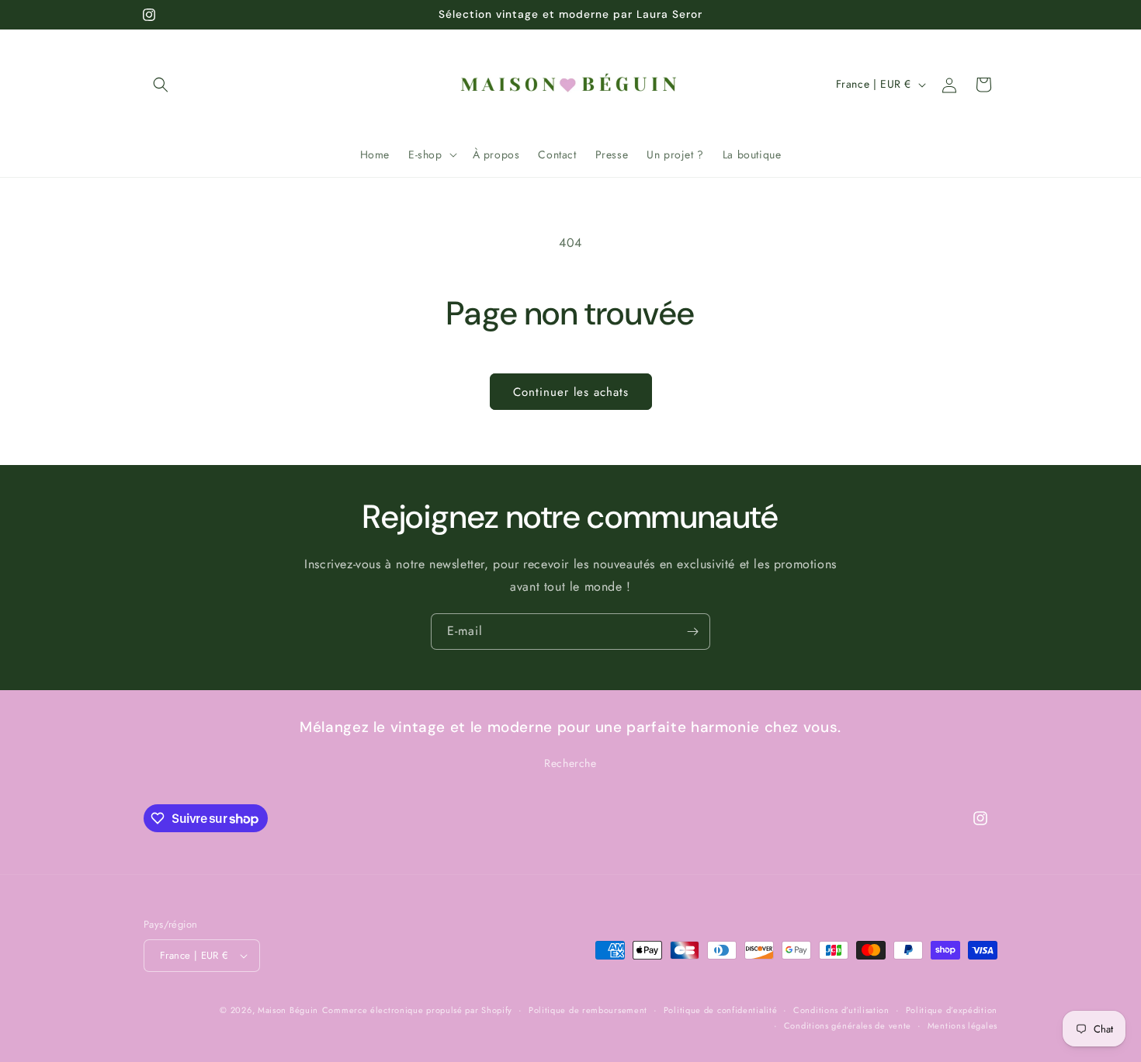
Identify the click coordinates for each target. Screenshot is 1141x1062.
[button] (161, 85)
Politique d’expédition (951, 1010)
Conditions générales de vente (847, 1025)
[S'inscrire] (692, 631)
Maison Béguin (288, 1010)
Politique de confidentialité (721, 1010)
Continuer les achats (571, 392)
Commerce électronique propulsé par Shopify (417, 1010)
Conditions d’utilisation (841, 1010)
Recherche (570, 764)
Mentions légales (962, 1025)
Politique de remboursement (588, 1010)
